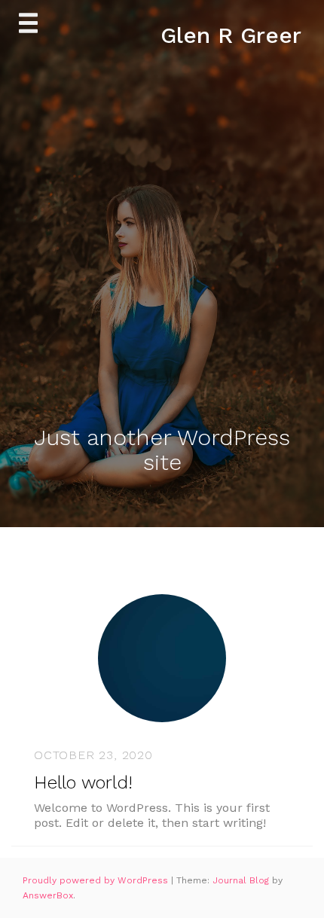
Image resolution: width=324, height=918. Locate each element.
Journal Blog (242, 880)
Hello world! (83, 782)
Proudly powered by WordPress (97, 880)
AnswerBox (48, 895)
